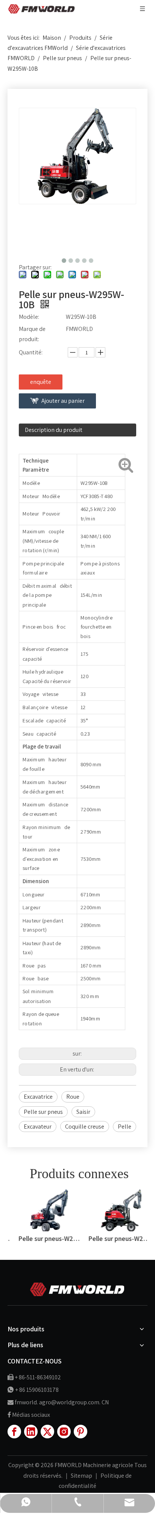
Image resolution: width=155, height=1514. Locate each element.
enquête (40, 382)
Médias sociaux (31, 1415)
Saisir (83, 1112)
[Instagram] (64, 1431)
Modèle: (29, 317)
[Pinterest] (80, 1431)
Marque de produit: (32, 334)
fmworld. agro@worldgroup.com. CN (62, 1402)
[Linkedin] (31, 1431)
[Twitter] (47, 1431)
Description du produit (53, 430)
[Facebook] (14, 1431)
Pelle (124, 1126)
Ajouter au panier (63, 401)
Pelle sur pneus (43, 1112)
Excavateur (38, 1126)
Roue (72, 1097)
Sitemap (82, 1476)
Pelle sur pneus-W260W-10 (112, 1238)
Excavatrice (38, 1097)
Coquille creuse (84, 1126)
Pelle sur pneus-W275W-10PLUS (42, 1238)
